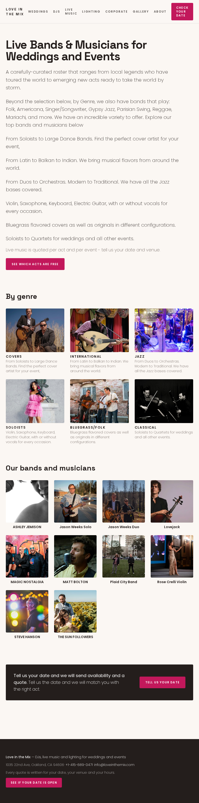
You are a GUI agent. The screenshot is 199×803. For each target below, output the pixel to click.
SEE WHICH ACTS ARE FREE (35, 264)
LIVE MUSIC (71, 11)
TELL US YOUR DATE (162, 682)
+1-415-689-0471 (79, 764)
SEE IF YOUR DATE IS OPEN (34, 782)
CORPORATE (116, 11)
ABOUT (160, 11)
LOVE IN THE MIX (15, 11)
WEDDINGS (38, 11)
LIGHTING (91, 11)
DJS (56, 11)
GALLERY (141, 11)
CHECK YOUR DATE (182, 11)
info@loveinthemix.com (114, 764)
